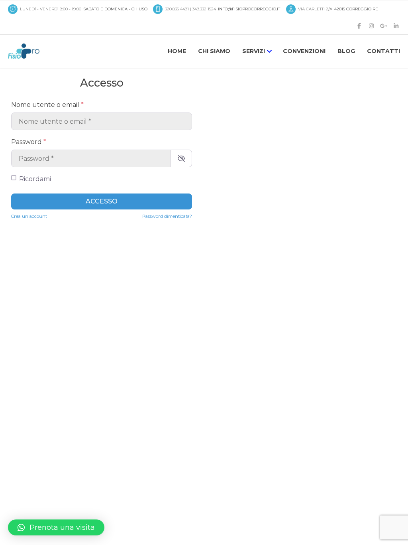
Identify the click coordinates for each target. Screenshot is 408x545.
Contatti (383, 51)
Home (177, 51)
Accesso (102, 201)
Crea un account (29, 216)
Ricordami (35, 179)
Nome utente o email (47, 105)
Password (28, 142)
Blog (346, 51)
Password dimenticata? (167, 216)
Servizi (253, 51)
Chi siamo (214, 51)
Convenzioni (304, 51)
